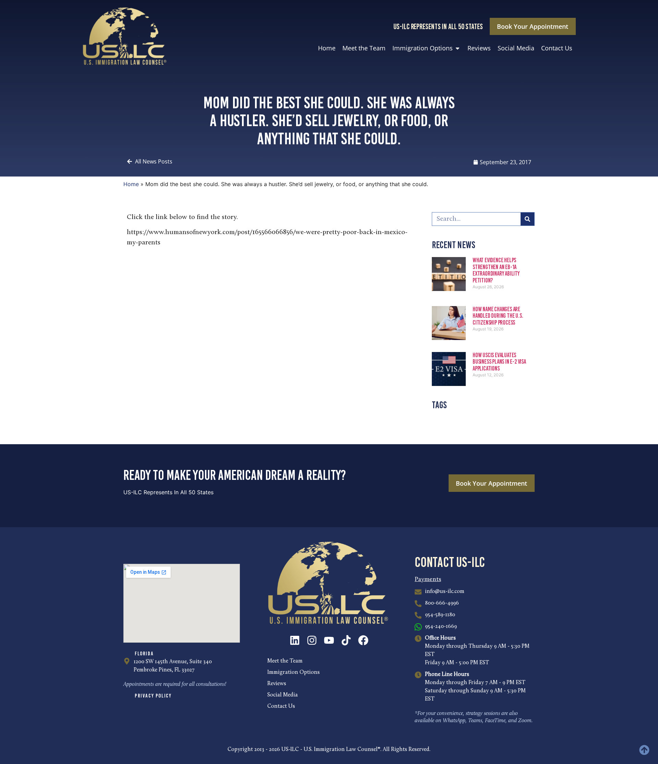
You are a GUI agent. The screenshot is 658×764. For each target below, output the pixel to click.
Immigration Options (293, 672)
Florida (144, 653)
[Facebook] (363, 640)
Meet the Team (285, 661)
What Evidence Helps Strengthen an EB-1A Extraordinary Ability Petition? (496, 270)
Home (131, 184)
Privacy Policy (153, 695)
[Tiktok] (346, 640)
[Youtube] (329, 640)
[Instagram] (312, 640)
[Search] (527, 219)
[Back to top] (644, 750)
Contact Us (281, 706)
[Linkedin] (295, 640)
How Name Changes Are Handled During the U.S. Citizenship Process (498, 316)
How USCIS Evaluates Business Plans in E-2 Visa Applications (499, 362)
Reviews (276, 684)
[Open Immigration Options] (457, 48)
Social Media (282, 695)
